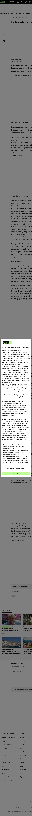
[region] (16, 408)
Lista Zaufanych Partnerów (20, 462)
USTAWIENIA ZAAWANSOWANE (16, 468)
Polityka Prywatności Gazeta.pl (11, 413)
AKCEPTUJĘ (16, 473)
